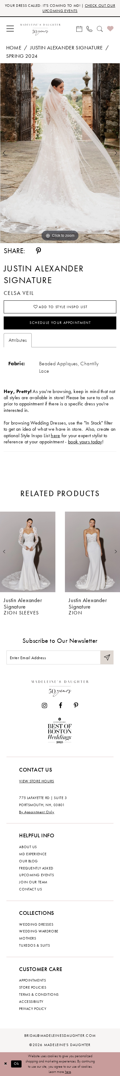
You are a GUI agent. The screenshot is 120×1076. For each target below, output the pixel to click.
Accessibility (31, 1001)
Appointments (32, 980)
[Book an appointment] (79, 29)
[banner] (40, 29)
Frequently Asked (36, 868)
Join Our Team (33, 882)
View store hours (36, 781)
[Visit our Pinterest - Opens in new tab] (76, 705)
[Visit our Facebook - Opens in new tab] (60, 705)
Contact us (30, 889)
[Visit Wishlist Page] (110, 29)
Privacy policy (32, 1008)
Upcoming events (36, 875)
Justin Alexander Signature (66, 47)
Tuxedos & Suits (34, 945)
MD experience (33, 854)
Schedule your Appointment (60, 322)
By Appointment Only (36, 812)
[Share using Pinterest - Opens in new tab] (38, 251)
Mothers (27, 938)
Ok (16, 1063)
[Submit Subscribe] (107, 657)
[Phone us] (89, 29)
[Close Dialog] (5, 1064)
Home (13, 47)
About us (28, 846)
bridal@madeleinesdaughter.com (60, 1035)
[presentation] (27, 552)
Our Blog (28, 861)
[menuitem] (10, 28)
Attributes (18, 340)
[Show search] (99, 29)
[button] (10, 28)
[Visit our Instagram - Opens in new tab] (44, 705)
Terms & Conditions (38, 994)
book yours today (85, 442)
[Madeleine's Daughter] (60, 687)
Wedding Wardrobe (38, 931)
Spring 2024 (22, 56)
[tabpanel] (60, 153)
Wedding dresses (36, 924)
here (55, 436)
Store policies (32, 987)
